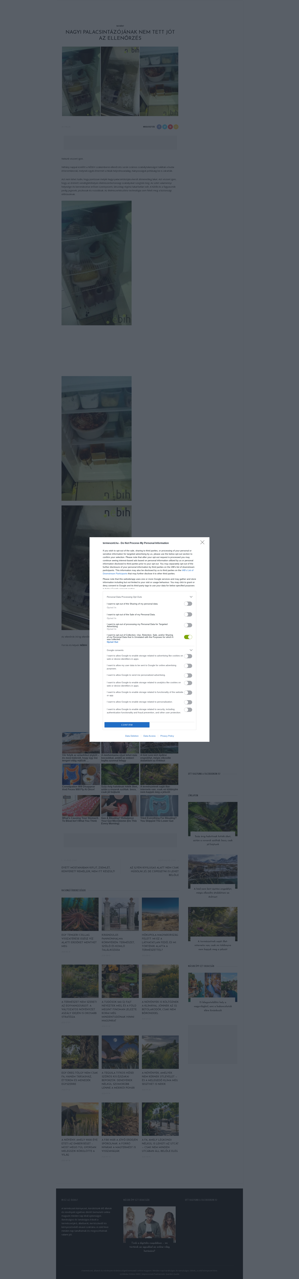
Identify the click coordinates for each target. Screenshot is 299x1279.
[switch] (188, 604)
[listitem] (149, 596)
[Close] (203, 543)
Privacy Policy (167, 736)
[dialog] (149, 639)
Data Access (149, 736)
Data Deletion (132, 736)
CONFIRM (127, 725)
